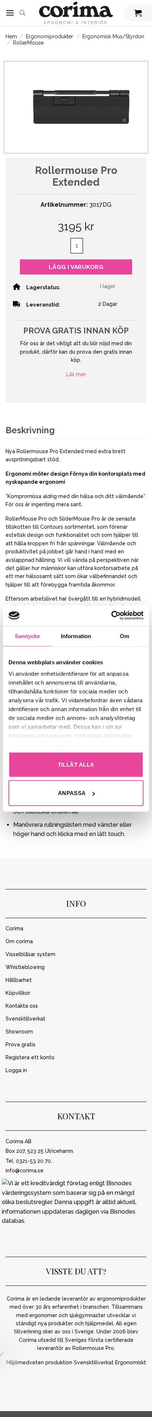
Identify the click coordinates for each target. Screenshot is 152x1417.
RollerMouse (28, 43)
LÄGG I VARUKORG (76, 266)
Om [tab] (124, 636)
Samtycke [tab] (27, 636)
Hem (11, 36)
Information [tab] (76, 636)
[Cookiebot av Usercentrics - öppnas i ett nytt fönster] (111, 615)
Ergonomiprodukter (49, 36)
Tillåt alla (76, 764)
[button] (10, 13)
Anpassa (72, 793)
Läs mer (76, 374)
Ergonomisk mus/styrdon (113, 36)
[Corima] (76, 13)
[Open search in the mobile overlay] (22, 13)
